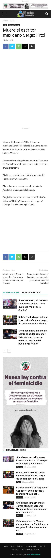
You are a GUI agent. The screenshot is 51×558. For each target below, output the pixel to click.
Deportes (15, 549)
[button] (47, 14)
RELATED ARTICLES (11, 293)
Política (6, 307)
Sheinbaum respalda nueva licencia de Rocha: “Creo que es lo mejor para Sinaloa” (31, 460)
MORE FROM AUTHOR (31, 293)
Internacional (31, 546)
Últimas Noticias (14, 25)
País (12, 20)
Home (5, 20)
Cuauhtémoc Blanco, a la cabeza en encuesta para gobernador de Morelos (37, 278)
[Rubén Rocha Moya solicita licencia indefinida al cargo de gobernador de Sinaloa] (10, 320)
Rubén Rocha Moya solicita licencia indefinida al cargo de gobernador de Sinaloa (32, 320)
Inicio (6, 546)
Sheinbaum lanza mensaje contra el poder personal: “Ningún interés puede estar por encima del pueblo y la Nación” (32, 337)
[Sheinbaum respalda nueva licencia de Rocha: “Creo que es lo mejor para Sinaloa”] (10, 304)
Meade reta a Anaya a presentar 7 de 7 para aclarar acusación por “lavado (13, 278)
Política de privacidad (30, 549)
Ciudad (42, 546)
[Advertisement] (25, 106)
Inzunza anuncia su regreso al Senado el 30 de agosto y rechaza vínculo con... (32, 490)
